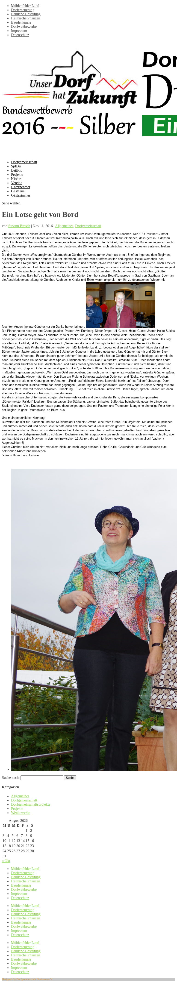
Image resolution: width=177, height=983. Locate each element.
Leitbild (16, 170)
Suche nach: (11, 778)
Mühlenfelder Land (25, 6)
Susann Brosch (19, 226)
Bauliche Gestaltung (26, 14)
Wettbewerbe (20, 813)
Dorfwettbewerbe (24, 26)
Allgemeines (64, 226)
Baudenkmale (21, 22)
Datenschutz (20, 35)
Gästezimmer (20, 195)
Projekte (17, 174)
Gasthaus (17, 191)
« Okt (6, 861)
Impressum (19, 31)
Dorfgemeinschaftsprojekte (30, 804)
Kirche (16, 179)
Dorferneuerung (22, 10)
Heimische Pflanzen (25, 18)
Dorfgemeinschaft (24, 162)
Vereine (16, 183)
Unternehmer (20, 187)
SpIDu (16, 166)
